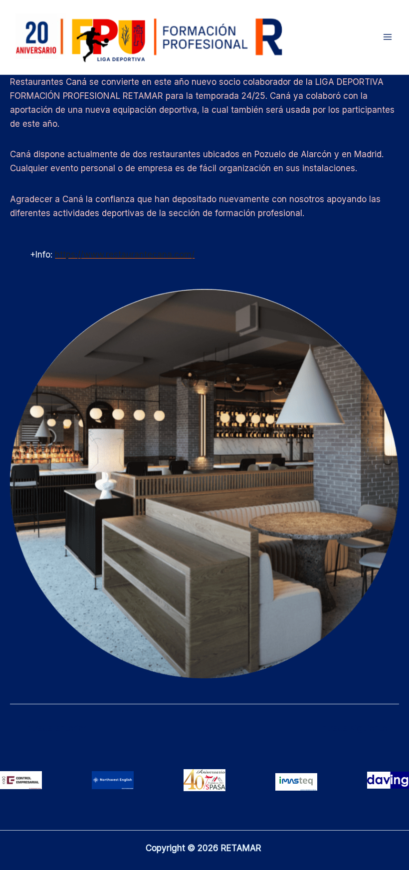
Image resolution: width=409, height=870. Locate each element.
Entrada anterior (48, 728)
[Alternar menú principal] (388, 37)
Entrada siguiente (357, 728)
